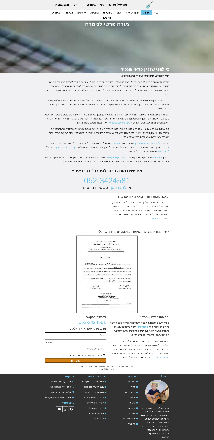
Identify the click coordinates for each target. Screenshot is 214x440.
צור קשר (107, 18)
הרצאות (94, 12)
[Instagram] (65, 409)
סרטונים (81, 12)
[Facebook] (71, 409)
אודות (146, 12)
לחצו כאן (118, 187)
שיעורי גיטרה (132, 12)
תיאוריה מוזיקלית (112, 12)
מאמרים (55, 12)
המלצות (69, 12)
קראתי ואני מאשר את (83, 355)
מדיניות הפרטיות (71, 355)
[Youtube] (59, 409)
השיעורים (157, 157)
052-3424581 (107, 180)
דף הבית (158, 12)
